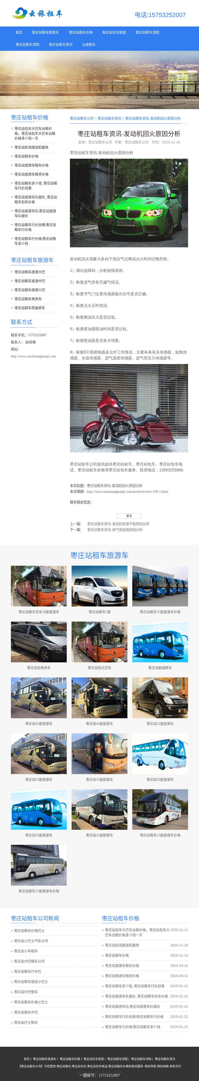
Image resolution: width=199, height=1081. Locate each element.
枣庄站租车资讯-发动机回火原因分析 (114, 486)
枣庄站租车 (79, 153)
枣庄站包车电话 (97, 1066)
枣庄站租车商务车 (28, 299)
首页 (19, 32)
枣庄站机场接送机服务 (32, 147)
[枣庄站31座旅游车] (99, 809)
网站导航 (150, 1066)
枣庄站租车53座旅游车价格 (160, 835)
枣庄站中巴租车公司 (29, 951)
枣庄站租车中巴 (26, 1002)
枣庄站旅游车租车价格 (32, 165)
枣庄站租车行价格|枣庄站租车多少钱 (35, 241)
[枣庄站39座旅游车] (160, 753)
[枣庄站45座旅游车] (39, 697)
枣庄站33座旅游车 (38, 835)
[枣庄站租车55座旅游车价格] (160, 586)
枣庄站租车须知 (27, 44)
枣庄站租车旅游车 (45, 32)
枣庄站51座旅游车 (99, 779)
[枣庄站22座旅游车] (160, 697)
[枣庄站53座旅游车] (39, 753)
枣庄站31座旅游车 (99, 835)
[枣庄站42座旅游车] (99, 697)
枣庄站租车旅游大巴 (30, 272)
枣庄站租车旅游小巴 (30, 290)
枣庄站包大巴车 (99, 668)
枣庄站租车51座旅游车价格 (38, 891)
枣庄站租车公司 (82, 118)
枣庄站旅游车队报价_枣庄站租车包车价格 (36, 199)
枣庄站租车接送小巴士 (31, 972)
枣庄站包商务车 (39, 668)
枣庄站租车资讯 (61, 44)
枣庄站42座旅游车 (99, 724)
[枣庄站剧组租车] (160, 642)
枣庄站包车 (145, 464)
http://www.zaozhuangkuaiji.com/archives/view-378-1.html (127, 491)
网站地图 (163, 1066)
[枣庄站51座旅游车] (99, 753)
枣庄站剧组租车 (160, 668)
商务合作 (175, 1066)
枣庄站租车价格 (81, 32)
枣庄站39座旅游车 (160, 779)
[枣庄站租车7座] (99, 586)
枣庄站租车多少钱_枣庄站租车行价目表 (36, 186)
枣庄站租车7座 (100, 612)
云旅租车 (89, 44)
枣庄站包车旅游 (114, 32)
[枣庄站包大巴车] (99, 642)
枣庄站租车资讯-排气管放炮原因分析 (115, 530)
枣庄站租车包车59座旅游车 (38, 612)
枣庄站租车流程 (147, 32)
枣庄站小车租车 (26, 941)
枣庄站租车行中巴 (27, 961)
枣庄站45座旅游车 (38, 724)
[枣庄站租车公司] (37, 18)
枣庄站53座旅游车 (38, 779)
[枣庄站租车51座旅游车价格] (39, 865)
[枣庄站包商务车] (39, 642)
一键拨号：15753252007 (99, 1075)
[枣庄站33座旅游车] (39, 809)
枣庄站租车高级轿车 (30, 308)
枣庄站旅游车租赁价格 (32, 174)
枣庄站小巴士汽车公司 (31, 931)
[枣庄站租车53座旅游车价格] (160, 809)
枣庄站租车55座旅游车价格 (160, 612)
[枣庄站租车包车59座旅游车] (39, 586)
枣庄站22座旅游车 (160, 724)
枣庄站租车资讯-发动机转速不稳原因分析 (118, 524)
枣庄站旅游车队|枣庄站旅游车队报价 (35, 213)
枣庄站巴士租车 (26, 1012)
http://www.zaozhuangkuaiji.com (33, 356)
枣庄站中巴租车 (26, 982)
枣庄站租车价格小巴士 (31, 992)
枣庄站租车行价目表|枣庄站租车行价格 (35, 227)
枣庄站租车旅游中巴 (30, 281)
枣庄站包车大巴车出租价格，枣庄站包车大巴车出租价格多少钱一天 (35, 133)
